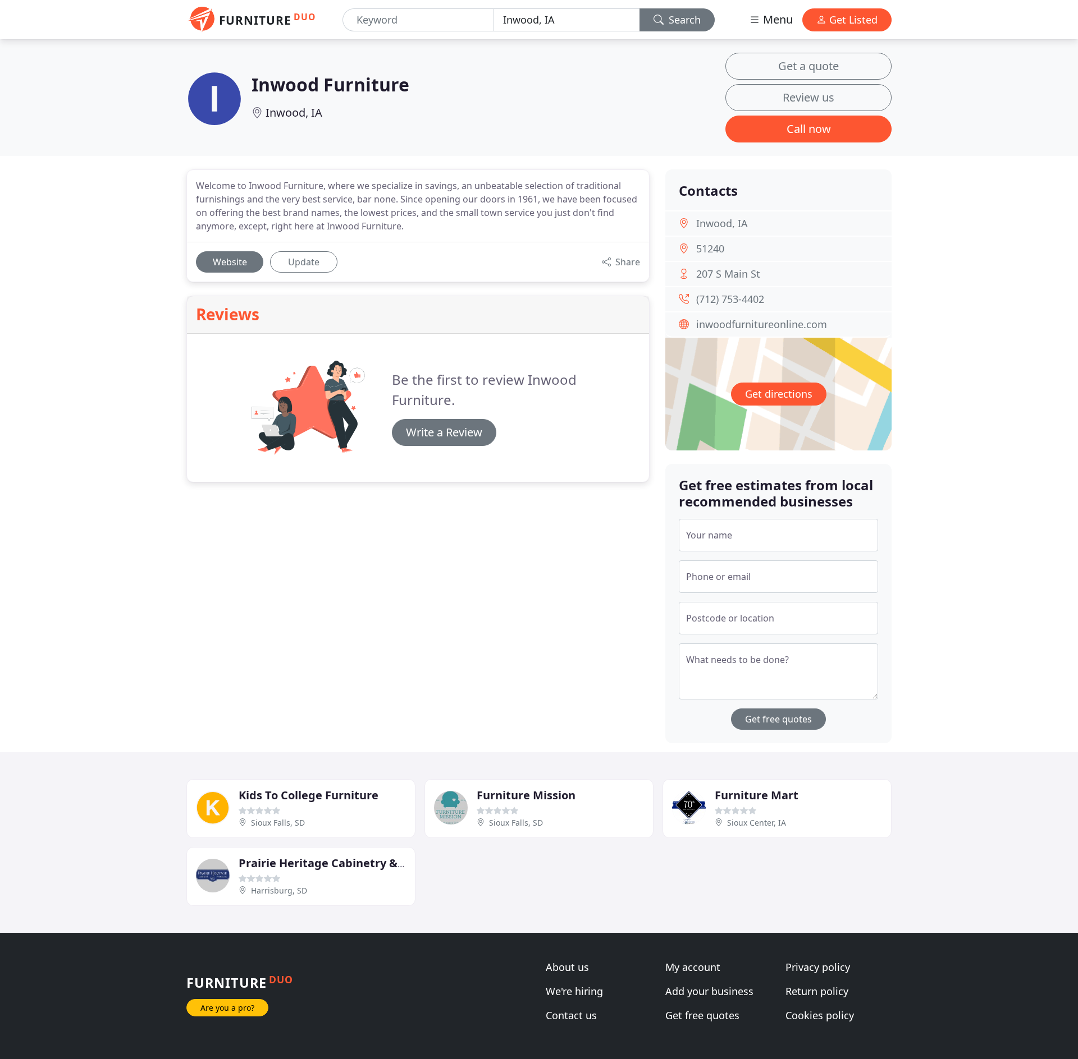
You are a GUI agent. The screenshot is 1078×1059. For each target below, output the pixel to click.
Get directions (778, 393)
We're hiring (574, 991)
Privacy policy (817, 967)
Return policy (816, 991)
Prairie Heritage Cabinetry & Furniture (346, 863)
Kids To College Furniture (308, 795)
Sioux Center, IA (756, 822)
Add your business (709, 991)
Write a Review (444, 432)
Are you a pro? (227, 1007)
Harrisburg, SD (279, 890)
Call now (809, 128)
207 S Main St (728, 273)
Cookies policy (819, 1015)
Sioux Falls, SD (278, 822)
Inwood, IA (294, 112)
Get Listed (852, 19)
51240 (710, 248)
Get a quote (808, 65)
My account (692, 967)
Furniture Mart (756, 795)
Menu (776, 19)
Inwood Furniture (330, 84)
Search (683, 19)
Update (303, 262)
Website (230, 262)
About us (567, 967)
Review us (808, 97)
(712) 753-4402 (730, 299)
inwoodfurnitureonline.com (761, 324)
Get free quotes (778, 719)
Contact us (571, 1015)
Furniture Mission (526, 795)
